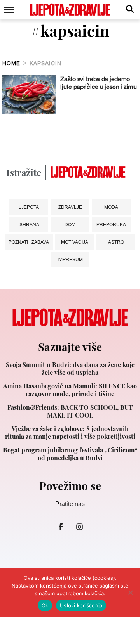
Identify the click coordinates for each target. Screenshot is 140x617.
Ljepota (29, 207)
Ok (45, 605)
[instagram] (79, 526)
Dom (70, 224)
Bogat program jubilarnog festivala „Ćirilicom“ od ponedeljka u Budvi (70, 454)
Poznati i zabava (29, 242)
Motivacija (74, 242)
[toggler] (8, 10)
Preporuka (111, 224)
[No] (130, 592)
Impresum (70, 259)
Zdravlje (70, 207)
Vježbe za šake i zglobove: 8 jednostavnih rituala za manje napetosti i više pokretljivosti (70, 432)
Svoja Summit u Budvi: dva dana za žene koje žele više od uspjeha (70, 368)
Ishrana (28, 224)
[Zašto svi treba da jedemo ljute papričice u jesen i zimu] (29, 94)
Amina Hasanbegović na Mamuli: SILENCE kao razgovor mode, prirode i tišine (70, 390)
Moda (111, 207)
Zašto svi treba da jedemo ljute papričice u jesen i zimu (98, 82)
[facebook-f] (60, 526)
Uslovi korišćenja (81, 605)
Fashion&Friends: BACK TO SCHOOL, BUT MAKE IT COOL (70, 411)
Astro (116, 242)
